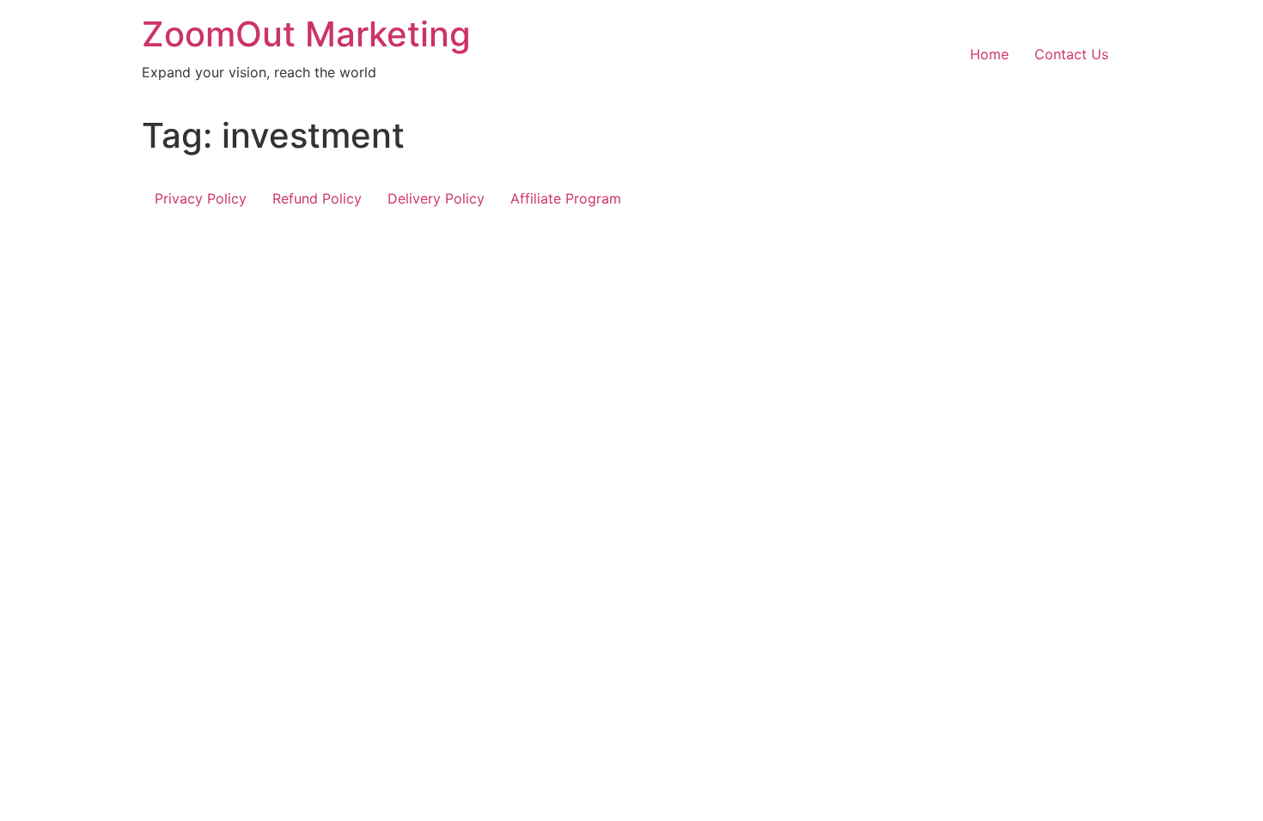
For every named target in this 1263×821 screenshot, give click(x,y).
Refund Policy (317, 198)
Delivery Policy (436, 198)
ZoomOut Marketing (306, 34)
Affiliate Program (565, 198)
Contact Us (1071, 54)
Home (989, 54)
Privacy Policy (201, 198)
